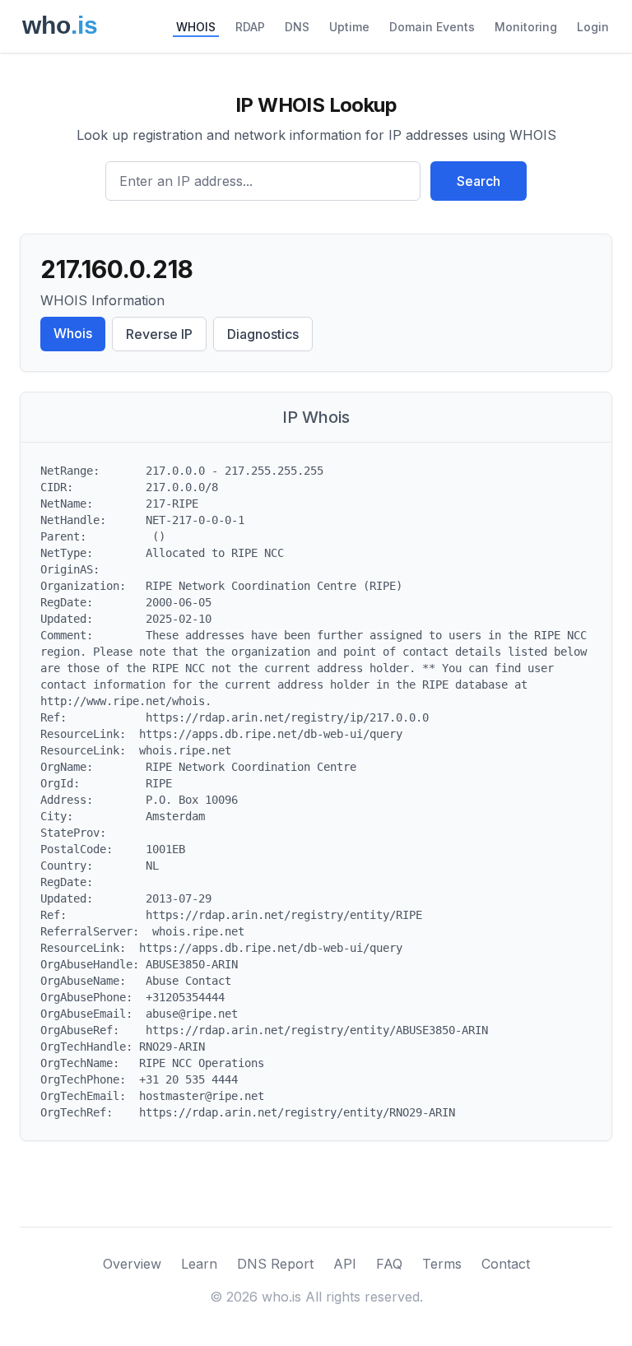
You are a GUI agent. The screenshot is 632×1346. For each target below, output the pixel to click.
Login (593, 27)
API (344, 1263)
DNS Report (275, 1263)
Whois (72, 333)
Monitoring (526, 27)
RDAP (250, 27)
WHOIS (196, 27)
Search (478, 181)
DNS (297, 27)
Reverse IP (159, 334)
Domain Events (432, 27)
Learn (199, 1263)
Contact (505, 1263)
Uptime (349, 27)
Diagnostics (263, 334)
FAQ (389, 1263)
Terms (442, 1263)
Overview (132, 1263)
